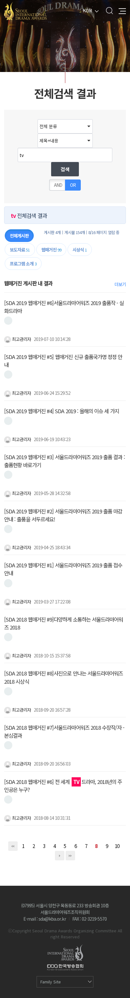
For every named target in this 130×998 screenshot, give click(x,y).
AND (58, 185)
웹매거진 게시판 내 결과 (28, 283)
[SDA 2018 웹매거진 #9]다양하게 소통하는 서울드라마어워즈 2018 (63, 623)
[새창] (8, 320)
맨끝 (70, 855)
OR (73, 185)
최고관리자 (21, 339)
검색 (109, 10)
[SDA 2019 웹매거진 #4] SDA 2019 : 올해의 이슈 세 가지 (61, 411)
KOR (87, 10)
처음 (13, 846)
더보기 (120, 284)
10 (117, 845)
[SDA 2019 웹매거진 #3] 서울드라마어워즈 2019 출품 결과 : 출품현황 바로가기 (64, 461)
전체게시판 (19, 235)
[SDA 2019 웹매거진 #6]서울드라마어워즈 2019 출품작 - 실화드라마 (64, 307)
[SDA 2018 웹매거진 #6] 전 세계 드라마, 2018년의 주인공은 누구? (63, 785)
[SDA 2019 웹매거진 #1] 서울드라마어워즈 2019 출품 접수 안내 (63, 569)
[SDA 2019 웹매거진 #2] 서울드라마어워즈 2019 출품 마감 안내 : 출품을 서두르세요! (63, 515)
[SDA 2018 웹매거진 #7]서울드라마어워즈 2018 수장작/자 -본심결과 (64, 731)
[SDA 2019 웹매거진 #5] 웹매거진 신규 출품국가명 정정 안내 (63, 361)
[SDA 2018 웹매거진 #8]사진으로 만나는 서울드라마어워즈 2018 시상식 (63, 677)
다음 (59, 855)
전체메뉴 (122, 10)
